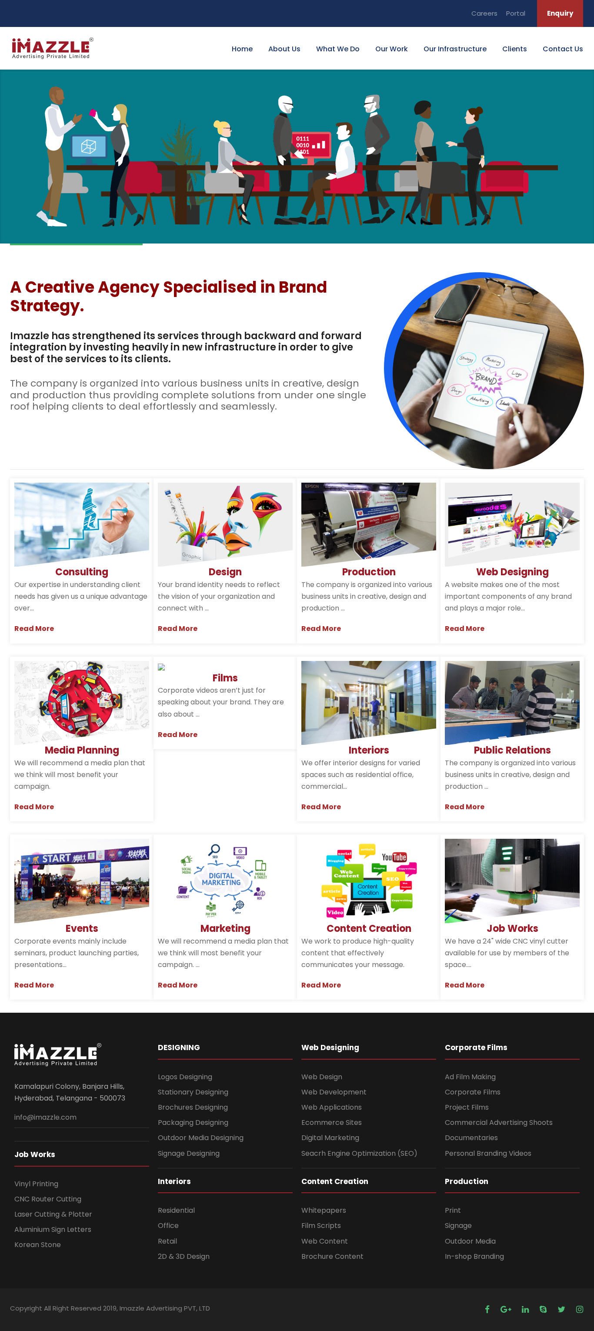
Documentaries (471, 1138)
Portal (515, 13)
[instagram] (579, 1309)
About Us (284, 49)
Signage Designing (189, 1153)
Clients (514, 49)
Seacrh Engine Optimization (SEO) (359, 1153)
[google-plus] (507, 1309)
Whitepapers (323, 1210)
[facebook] (488, 1309)
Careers (484, 13)
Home (242, 49)
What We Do (338, 49)
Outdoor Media (470, 1241)
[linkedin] (526, 1309)
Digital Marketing (330, 1138)
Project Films (467, 1107)
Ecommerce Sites (331, 1123)
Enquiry (560, 13)
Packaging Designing (193, 1123)
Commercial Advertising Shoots (499, 1123)
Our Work (391, 49)
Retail (167, 1241)
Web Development (334, 1092)
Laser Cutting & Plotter (53, 1214)
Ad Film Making (470, 1077)
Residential (176, 1210)
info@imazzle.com (45, 1117)
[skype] (544, 1309)
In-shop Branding (474, 1256)
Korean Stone (37, 1245)
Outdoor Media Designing (201, 1138)
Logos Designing (185, 1077)
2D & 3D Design (184, 1256)
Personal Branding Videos (488, 1153)
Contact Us (563, 49)
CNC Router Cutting (47, 1199)
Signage (458, 1226)
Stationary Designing (193, 1092)
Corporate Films (473, 1092)
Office (168, 1226)
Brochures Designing (193, 1107)
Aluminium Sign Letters (52, 1229)
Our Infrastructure (455, 49)
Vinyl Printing (36, 1184)
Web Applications (331, 1107)
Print (453, 1210)
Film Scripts (321, 1226)
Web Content (324, 1241)
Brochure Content (332, 1256)
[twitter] (562, 1309)
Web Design (321, 1077)
